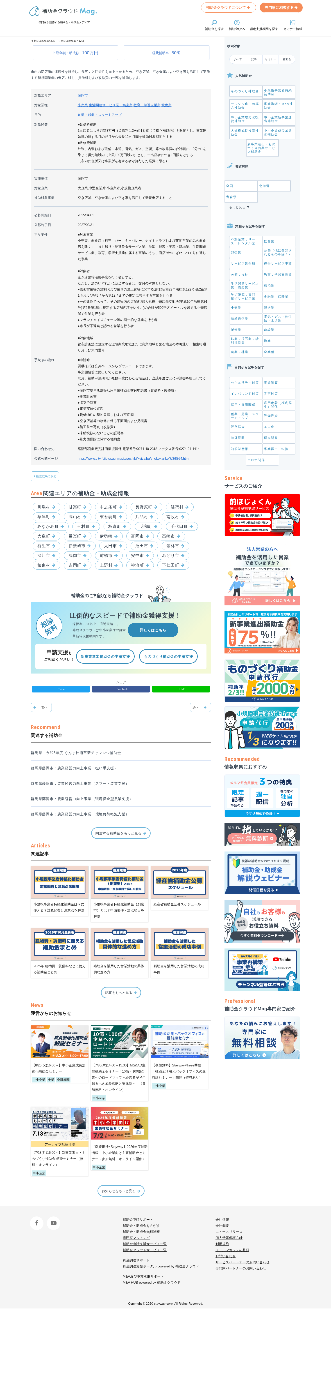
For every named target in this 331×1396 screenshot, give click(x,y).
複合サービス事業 (278, 263)
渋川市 (43, 555)
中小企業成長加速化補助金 (278, 132)
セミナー (270, 59)
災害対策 (271, 393)
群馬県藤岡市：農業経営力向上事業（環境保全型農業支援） (82, 799)
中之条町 (108, 507)
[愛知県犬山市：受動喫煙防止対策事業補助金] (41, 707)
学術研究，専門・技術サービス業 (245, 296)
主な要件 (41, 234)
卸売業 (236, 252)
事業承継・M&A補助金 (278, 105)
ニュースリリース (229, 1232)
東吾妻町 (108, 517)
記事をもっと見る (118, 993)
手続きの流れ (44, 360)
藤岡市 (83, 95)
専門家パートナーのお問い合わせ (240, 1268)
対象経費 (41, 124)
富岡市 (137, 536)
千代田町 (179, 526)
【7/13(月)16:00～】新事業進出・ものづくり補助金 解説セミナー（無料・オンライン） (59, 1159)
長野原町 (143, 507)
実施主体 (41, 178)
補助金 (287, 59)
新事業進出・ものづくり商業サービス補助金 (261, 148)
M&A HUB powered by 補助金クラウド (152, 1282)
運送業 (269, 307)
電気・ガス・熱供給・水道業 (278, 318)
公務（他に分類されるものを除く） (278, 252)
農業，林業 (239, 352)
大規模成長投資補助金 (245, 132)
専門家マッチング (136, 1238)
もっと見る (237, 207)
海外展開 (238, 438)
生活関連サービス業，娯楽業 (111, 105)
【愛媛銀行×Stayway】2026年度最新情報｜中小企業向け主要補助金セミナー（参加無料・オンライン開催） (119, 1153)
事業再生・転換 (276, 449)
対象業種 (41, 105)
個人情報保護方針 (229, 1238)
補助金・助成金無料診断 (141, 1232)
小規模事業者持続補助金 (278, 92)
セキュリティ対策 (245, 382)
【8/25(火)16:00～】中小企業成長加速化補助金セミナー (59, 1068)
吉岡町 (75, 565)
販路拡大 (238, 427)
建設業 (269, 330)
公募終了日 (42, 225)
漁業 (267, 341)
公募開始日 (42, 215)
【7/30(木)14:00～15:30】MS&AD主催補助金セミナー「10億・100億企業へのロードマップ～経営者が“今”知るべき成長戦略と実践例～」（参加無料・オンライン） (119, 1077)
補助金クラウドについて (226, 7)
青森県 (231, 197)
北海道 (264, 186)
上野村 (106, 565)
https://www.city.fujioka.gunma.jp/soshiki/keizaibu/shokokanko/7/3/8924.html (133, 458)
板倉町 (114, 526)
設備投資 (271, 416)
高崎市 (168, 536)
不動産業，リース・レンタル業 (243, 241)
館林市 (172, 546)
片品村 (141, 517)
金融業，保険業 (276, 296)
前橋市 (106, 555)
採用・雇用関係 (243, 404)
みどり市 (170, 555)
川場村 (43, 507)
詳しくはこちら (153, 630)
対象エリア (42, 95)
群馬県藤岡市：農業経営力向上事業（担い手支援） (74, 768)
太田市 (110, 546)
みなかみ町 (48, 526)
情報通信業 (239, 319)
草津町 (43, 517)
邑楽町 (75, 536)
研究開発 (271, 438)
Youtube (53, 1219)
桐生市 (43, 546)
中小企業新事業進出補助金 (278, 119)
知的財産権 (239, 449)
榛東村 (43, 565)
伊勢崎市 (77, 546)
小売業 (83, 105)
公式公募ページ (46, 458)
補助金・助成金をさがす (141, 1226)
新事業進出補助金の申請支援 (105, 656)
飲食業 (166, 105)
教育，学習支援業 (147, 105)
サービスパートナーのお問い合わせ (242, 1262)
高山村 (75, 517)
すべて (238, 59)
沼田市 (141, 546)
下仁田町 (170, 565)
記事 (254, 59)
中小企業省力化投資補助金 (245, 119)
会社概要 (222, 1226)
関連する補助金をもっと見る (118, 833)
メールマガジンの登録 (232, 1250)
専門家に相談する (280, 7)
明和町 (146, 526)
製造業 (236, 330)
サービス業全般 (243, 263)
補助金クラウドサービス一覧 (145, 1250)
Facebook (37, 1219)
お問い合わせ (225, 1256)
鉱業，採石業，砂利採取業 (245, 340)
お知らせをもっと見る (119, 1191)
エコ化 (269, 427)
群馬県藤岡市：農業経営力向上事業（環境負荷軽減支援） (80, 814)
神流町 (137, 565)
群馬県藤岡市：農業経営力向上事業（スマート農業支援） (80, 783)
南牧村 (172, 517)
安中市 (137, 555)
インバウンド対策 (245, 393)
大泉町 (43, 536)
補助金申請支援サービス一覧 (145, 1244)
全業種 (269, 352)
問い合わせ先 (44, 449)
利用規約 (222, 1244)
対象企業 (41, 188)
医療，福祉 (239, 274)
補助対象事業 (44, 198)
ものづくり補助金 (245, 91)
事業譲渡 (271, 382)
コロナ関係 (256, 460)
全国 (229, 186)
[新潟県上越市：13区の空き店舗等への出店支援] (200, 707)
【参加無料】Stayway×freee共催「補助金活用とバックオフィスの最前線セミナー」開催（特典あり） (179, 1071)
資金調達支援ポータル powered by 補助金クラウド (161, 1266)
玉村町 (83, 526)
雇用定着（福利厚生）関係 (278, 404)
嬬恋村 (177, 507)
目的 (37, 115)
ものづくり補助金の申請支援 (168, 656)
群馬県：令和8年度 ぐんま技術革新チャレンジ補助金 (76, 753)
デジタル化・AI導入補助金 (245, 105)
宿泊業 (269, 285)
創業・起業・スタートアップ (100, 115)
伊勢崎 (106, 536)
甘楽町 (75, 507)
